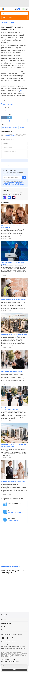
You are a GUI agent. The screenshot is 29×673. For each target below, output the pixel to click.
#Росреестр (22, 127)
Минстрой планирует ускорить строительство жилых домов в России (13, 445)
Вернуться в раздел (8, 22)
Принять (15, 669)
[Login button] (18, 9)
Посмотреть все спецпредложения (10, 566)
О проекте (3, 634)
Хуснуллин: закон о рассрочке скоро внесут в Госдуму (13, 263)
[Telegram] (9, 117)
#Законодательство (6, 127)
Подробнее (4, 666)
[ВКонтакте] (4, 117)
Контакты (9, 634)
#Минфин (15, 127)
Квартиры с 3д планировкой (15, 512)
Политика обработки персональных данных (11, 644)
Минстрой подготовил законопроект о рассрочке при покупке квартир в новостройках (14, 335)
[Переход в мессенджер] (12, 638)
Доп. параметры (7, 17)
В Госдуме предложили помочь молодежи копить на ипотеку (12, 226)
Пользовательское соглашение (8, 641)
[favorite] (15, 9)
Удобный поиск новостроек (10, 14)
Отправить (14, 161)
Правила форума (5, 165)
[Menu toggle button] (26, 9)
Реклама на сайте (17, 634)
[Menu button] (23, 9)
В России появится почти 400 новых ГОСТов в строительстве (13, 300)
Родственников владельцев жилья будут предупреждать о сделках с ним (12, 372)
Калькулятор (11, 505)
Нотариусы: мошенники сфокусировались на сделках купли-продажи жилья (13, 482)
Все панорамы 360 (13, 520)
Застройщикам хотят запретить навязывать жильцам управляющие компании (13, 408)
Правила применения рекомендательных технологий (13, 646)
